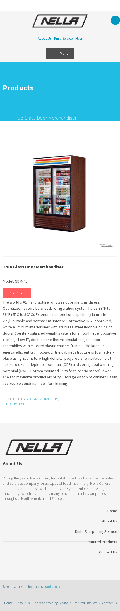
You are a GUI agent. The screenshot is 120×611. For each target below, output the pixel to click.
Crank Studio (52, 586)
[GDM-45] (60, 193)
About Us (44, 38)
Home (8, 603)
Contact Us (109, 603)
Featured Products (85, 603)
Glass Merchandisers (42, 399)
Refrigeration (13, 404)
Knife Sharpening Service (51, 603)
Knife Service (63, 38)
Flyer (78, 38)
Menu (64, 53)
